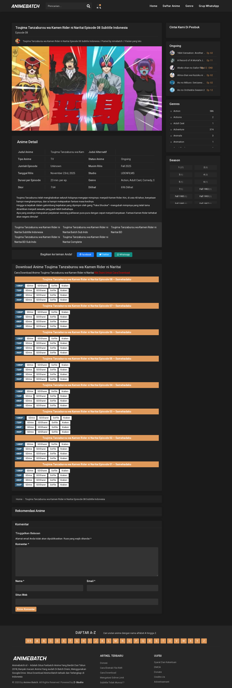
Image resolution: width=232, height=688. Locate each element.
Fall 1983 (181, 196)
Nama (19, 581)
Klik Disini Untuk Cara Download (112, 272)
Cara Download (108, 672)
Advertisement (161, 681)
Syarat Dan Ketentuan (165, 662)
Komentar (22, 544)
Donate (158, 672)
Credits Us (159, 677)
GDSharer (42, 285)
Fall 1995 (181, 203)
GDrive (30, 285)
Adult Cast (136, 180)
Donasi (103, 663)
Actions (193, 117)
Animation (193, 141)
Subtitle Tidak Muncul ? (112, 682)
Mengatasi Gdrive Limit (112, 677)
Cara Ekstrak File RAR (111, 667)
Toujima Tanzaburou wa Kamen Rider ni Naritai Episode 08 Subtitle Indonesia (61, 41)
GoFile (54, 285)
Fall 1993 (206, 196)
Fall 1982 (206, 189)
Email (91, 581)
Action (125, 180)
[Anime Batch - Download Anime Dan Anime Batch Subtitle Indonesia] (26, 9)
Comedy (147, 180)
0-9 (29, 641)
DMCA (157, 667)
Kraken (65, 285)
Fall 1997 (206, 203)
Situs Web (21, 594)
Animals (193, 135)
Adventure (193, 129)
